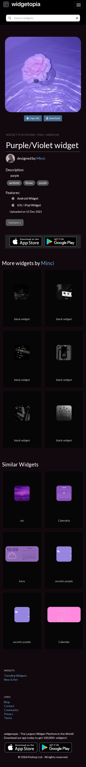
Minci (40, 158)
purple (43, 182)
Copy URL (34, 118)
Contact (9, 706)
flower (29, 182)
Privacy (8, 714)
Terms (8, 718)
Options (13, 222)
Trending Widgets (15, 675)
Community (11, 710)
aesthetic (14, 182)
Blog (7, 702)
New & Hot (11, 679)
